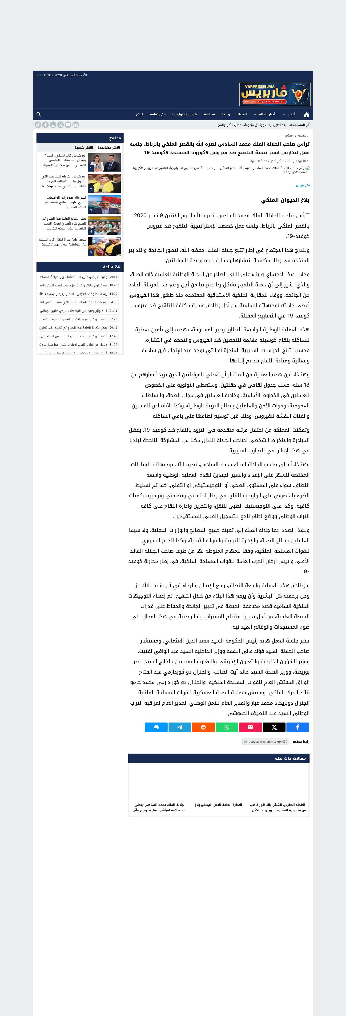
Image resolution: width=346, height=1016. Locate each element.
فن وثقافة (157, 114)
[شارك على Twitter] (274, 727)
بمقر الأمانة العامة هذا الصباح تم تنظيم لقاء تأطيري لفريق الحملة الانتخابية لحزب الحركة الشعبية (64, 223)
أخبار (291, 114)
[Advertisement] (173, 35)
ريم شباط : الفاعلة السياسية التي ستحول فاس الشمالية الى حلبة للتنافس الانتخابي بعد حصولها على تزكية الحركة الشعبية (62, 183)
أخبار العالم (267, 114)
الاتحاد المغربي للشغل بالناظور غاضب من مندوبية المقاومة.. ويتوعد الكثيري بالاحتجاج (277, 810)
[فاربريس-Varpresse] (173, 94)
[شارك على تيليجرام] (180, 727)
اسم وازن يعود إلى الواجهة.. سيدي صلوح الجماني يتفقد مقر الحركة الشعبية (65, 202)
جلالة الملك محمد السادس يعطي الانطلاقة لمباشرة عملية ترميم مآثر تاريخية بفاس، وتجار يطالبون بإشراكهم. (159, 813)
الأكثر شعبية (84, 148)
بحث (38, 114)
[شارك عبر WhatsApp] (227, 727)
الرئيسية (306, 114)
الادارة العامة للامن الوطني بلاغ (218, 805)
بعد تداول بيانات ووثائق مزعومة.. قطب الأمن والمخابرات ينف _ (245, 125)
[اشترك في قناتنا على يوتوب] (67, 124)
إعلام (139, 114)
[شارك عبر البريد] (250, 727)
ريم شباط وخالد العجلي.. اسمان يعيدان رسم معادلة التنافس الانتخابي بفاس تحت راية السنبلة (64, 160)
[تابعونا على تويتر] (60, 124)
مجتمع (288, 135)
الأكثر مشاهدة (109, 148)
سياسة (209, 114)
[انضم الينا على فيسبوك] (45, 124)
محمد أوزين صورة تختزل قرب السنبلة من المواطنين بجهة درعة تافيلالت (62, 242)
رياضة (226, 114)
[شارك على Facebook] (298, 727)
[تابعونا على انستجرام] (52, 124)
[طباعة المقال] (156, 727)
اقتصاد (242, 114)
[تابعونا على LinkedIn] (75, 124)
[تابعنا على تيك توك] (37, 124)
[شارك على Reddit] (203, 727)
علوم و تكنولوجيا (184, 114)
